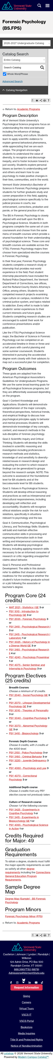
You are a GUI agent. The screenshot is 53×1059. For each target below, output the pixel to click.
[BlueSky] (23, 980)
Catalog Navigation (16, 90)
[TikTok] (41, 982)
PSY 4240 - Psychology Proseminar (29, 657)
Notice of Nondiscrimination (26, 1045)
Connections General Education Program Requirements (27, 876)
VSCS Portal (26, 1021)
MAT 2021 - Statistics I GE (24, 607)
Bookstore (26, 1027)
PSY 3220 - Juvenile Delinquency (27, 760)
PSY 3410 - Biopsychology (24, 733)
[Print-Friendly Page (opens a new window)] (44, 100)
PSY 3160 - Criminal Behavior (25, 756)
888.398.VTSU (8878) (26, 969)
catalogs (9, 1053)
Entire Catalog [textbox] (12, 59)
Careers (26, 1002)
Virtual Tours (26, 1008)
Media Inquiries (26, 1033)
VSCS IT (27, 1014)
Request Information (26, 987)
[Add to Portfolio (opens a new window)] (37, 100)
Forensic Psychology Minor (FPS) (24, 916)
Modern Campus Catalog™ (33, 1057)
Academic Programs (28, 109)
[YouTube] (35, 982)
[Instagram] (17, 982)
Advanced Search (12, 81)
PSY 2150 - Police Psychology (25, 752)
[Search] (42, 67)
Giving (26, 996)
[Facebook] (11, 982)
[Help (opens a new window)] (48, 100)
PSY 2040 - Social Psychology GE (28, 695)
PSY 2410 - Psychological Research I (29, 626)
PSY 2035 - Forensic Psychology (27, 619)
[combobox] (26, 43)
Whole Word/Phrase (17, 74)
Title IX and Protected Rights (26, 1039)
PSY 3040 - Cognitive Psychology (28, 718)
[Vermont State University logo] (16, 6)
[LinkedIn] (29, 982)
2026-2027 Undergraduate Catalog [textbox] (24, 43)
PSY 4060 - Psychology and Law (27, 768)
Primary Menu (47, 5)
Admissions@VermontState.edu (26, 973)
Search (39, 5)
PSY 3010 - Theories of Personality (28, 710)
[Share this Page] (40, 100)
